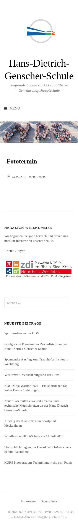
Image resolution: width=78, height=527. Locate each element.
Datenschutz (49, 501)
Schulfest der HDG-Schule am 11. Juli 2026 (33, 436)
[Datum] (8, 176)
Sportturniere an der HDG (21, 333)
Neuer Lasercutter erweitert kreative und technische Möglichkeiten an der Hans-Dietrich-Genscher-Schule (36, 405)
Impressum (28, 501)
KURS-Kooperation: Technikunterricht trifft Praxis (38, 462)
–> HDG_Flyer (14, 251)
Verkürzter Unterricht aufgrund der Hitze (31, 375)
